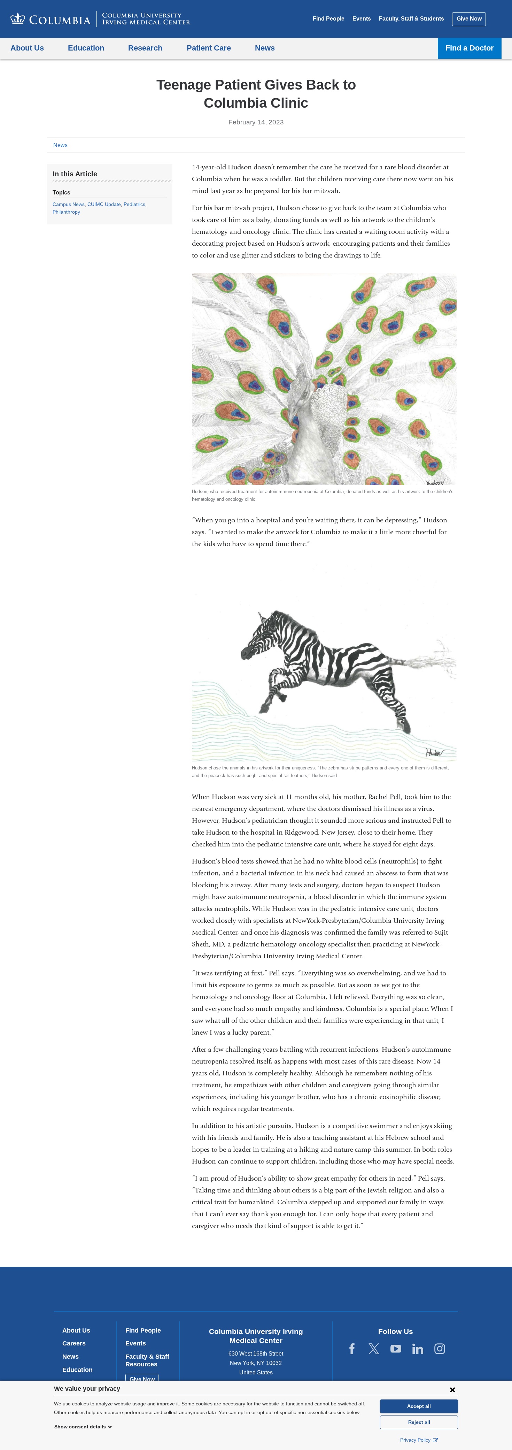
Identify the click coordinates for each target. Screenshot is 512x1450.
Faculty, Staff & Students (411, 19)
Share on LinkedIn (449, 144)
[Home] (100, 19)
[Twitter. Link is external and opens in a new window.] (374, 1349)
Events (361, 19)
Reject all (419, 1422)
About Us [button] (27, 48)
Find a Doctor (469, 48)
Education (77, 1369)
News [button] (265, 48)
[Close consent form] (452, 1389)
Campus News (69, 204)
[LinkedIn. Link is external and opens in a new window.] (418, 1349)
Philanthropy (66, 212)
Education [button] (86, 48)
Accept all (419, 1406)
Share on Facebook (427, 144)
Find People (328, 19)
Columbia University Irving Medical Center (211, 1288)
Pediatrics (134, 204)
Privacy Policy (416, 1440)
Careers (74, 1343)
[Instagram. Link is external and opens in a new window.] (439, 1349)
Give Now (469, 19)
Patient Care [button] (209, 48)
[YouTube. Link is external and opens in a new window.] (396, 1349)
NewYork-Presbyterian (306, 1290)
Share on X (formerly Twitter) (438, 144)
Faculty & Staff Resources (147, 1360)
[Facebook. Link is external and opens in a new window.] (352, 1349)
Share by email (460, 144)
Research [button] (145, 48)
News (60, 145)
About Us (76, 1330)
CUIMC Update (104, 204)
